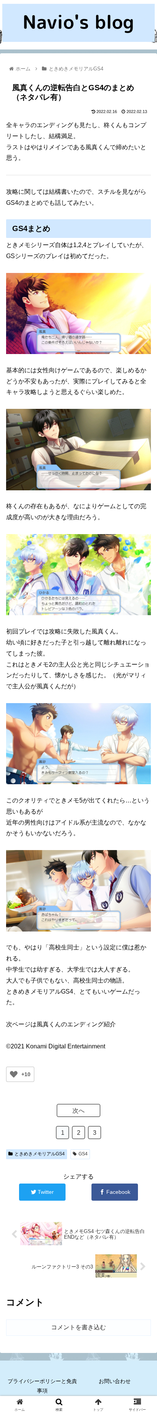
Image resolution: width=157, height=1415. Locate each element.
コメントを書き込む (78, 1327)
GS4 (83, 1154)
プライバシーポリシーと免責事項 (42, 1386)
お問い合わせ (115, 1381)
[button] (141, 920)
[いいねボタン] (13, 1074)
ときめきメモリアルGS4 (39, 1154)
